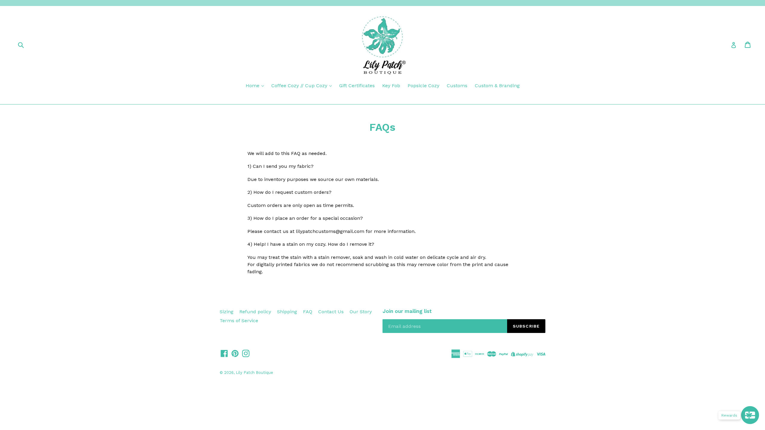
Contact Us (331, 311)
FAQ (307, 311)
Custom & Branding (497, 85)
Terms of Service (239, 320)
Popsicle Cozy (423, 85)
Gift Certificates (357, 85)
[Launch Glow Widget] (750, 415)
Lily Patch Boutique (254, 372)
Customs (457, 85)
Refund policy (255, 311)
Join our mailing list (407, 311)
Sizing (226, 311)
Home (253, 85)
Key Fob (391, 85)
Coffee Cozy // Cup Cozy (300, 85)
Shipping (287, 311)
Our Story (361, 311)
